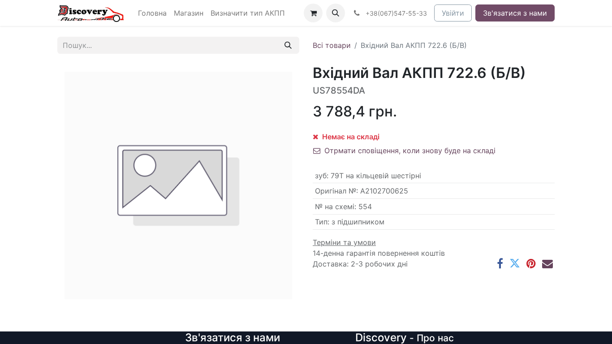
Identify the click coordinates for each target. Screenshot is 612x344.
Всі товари (332, 45)
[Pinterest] (531, 263)
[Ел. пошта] (547, 263)
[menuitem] (152, 13)
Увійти (453, 13)
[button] (335, 13)
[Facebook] (500, 263)
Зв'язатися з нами (515, 13)
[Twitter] (514, 263)
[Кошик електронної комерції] (313, 13)
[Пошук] (288, 45)
